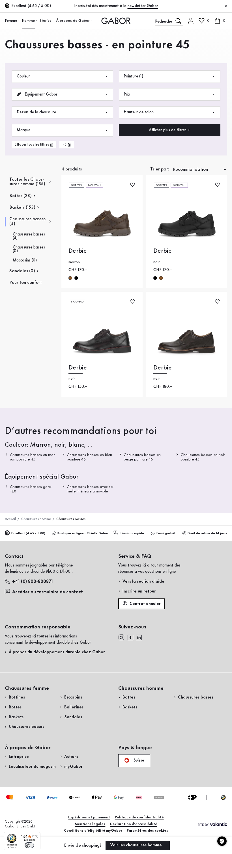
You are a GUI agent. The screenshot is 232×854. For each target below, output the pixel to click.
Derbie (77, 251)
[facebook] (130, 637)
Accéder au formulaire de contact (47, 592)
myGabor (73, 767)
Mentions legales (90, 824)
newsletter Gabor (143, 6)
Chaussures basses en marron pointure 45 (33, 457)
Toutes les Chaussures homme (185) (27, 181)
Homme (28, 20)
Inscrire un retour (139, 591)
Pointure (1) (133, 76)
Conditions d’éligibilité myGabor (93, 830)
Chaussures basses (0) (29, 249)
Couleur (23, 76)
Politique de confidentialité (139, 817)
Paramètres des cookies (147, 830)
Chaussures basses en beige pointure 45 (141, 457)
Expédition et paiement (89, 817)
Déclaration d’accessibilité (133, 824)
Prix (127, 94)
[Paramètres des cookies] (222, 841)
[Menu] (37, 835)
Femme (11, 20)
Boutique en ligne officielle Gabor (82, 533)
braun (70, 278)
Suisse (138, 760)
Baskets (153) (22, 207)
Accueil (10, 519)
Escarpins (73, 697)
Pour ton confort (25, 282)
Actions (71, 757)
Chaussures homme (36, 519)
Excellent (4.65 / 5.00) (28, 533)
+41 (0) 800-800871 (32, 582)
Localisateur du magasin (32, 767)
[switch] (29, 845)
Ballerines (73, 707)
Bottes (15, 707)
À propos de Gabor (73, 20)
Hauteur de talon (139, 112)
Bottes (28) (20, 196)
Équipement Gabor (40, 94)
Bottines (17, 697)
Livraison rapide (132, 533)
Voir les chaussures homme (136, 845)
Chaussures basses (26, 727)
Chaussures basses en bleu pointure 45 (89, 457)
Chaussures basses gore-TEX (31, 489)
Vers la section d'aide (143, 581)
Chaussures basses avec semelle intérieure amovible (90, 489)
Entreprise (19, 757)
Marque (23, 130)
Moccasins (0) (25, 260)
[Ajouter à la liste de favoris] (132, 184)
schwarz (76, 278)
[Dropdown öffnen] (19, 20)
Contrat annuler (144, 604)
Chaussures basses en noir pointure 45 (202, 457)
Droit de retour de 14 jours (207, 533)
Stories (45, 20)
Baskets (16, 717)
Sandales (73, 717)
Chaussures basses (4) (27, 221)
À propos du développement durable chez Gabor (57, 652)
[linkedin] (139, 637)
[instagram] (121, 637)
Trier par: (159, 169)
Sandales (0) (22, 271)
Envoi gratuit (165, 533)
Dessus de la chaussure (36, 112)
